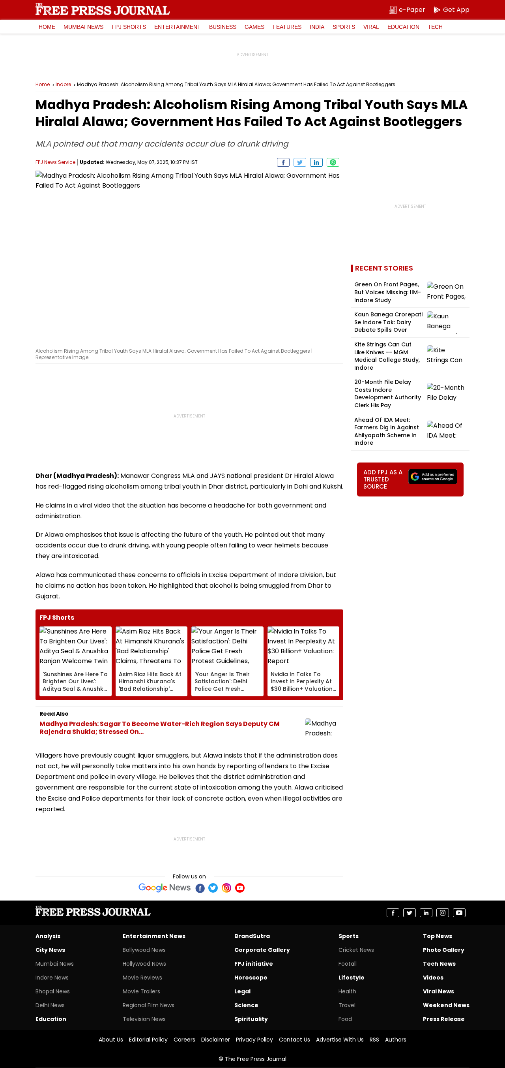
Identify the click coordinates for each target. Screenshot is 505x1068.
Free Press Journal (103, 9)
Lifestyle (352, 978)
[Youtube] (240, 888)
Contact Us (294, 1040)
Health (347, 991)
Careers (184, 1040)
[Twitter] (213, 888)
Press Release (444, 1019)
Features (287, 27)
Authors (395, 1040)
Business (222, 27)
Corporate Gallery (262, 950)
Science (246, 1005)
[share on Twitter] (300, 162)
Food (345, 1019)
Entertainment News (154, 936)
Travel (347, 1005)
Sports (344, 27)
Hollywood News (144, 964)
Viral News (438, 991)
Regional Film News (148, 1005)
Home (47, 27)
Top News (437, 936)
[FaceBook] (199, 888)
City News (50, 950)
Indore (63, 84)
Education (403, 27)
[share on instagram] (442, 912)
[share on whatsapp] (333, 162)
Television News (144, 1019)
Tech (435, 27)
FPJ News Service (55, 162)
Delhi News (50, 1005)
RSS (374, 1040)
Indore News (52, 978)
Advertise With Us (340, 1040)
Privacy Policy (254, 1040)
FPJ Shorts (129, 27)
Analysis (48, 936)
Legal (242, 991)
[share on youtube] (459, 912)
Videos (433, 978)
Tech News (439, 964)
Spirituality (251, 1019)
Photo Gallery (443, 950)
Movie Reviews (142, 978)
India (317, 27)
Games (254, 27)
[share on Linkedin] (316, 162)
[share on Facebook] (283, 162)
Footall (348, 964)
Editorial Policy (148, 1040)
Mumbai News (83, 27)
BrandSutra (252, 936)
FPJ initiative (253, 964)
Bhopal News (53, 991)
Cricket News (356, 950)
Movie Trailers (141, 991)
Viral (371, 27)
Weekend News (446, 1005)
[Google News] (164, 888)
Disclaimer (215, 1040)
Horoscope (250, 978)
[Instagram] (226, 888)
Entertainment (177, 27)
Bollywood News (144, 950)
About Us (111, 1040)
